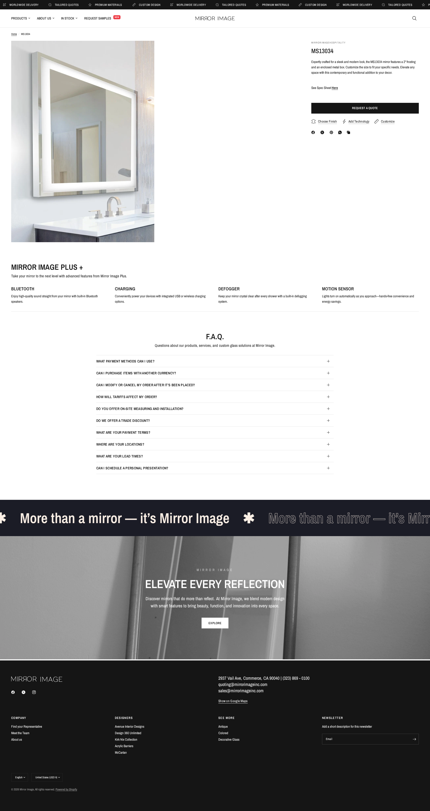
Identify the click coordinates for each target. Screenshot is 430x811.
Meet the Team (20, 733)
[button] (215, 623)
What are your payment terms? (123, 432)
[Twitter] (27, 692)
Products (19, 18)
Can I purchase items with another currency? (136, 373)
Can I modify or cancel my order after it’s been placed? (145, 384)
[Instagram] (37, 692)
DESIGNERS (124, 717)
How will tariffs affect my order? (126, 396)
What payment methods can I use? (125, 361)
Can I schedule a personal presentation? (132, 468)
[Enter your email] (414, 739)
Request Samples (97, 18)
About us (16, 739)
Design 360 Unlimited (128, 733)
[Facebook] (314, 132)
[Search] (414, 18)
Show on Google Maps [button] (233, 701)
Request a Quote (365, 108)
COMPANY (18, 717)
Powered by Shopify (66, 789)
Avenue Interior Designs (129, 726)
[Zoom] (145, 50)
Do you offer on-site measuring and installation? (139, 408)
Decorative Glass (228, 739)
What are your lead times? (119, 456)
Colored (223, 733)
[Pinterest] (332, 132)
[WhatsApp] (341, 132)
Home (14, 34)
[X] (323, 132)
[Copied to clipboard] (349, 132)
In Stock (67, 18)
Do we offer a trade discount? (123, 420)
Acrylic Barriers (124, 746)
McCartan (121, 752)
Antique (223, 726)
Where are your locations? (120, 444)
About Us (44, 18)
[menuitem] (22, 18)
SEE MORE (226, 717)
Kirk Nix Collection (126, 739)
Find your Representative (26, 726)
